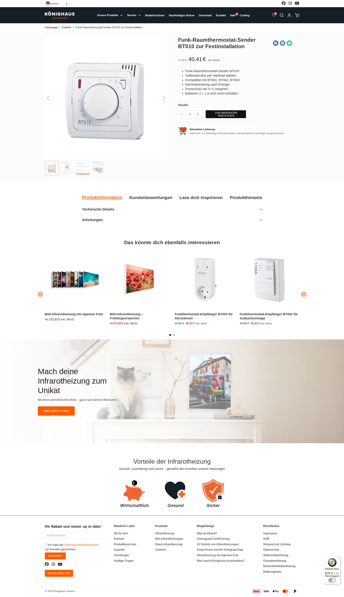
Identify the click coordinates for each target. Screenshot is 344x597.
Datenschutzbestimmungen (81, 544)
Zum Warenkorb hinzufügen (226, 114)
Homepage (51, 27)
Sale (232, 15)
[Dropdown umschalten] (139, 15)
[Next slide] (303, 294)
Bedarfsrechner (155, 15)
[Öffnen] (282, 15)
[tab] (102, 197)
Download (205, 15)
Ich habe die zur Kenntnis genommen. (72, 547)
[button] (274, 15)
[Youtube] (297, 3)
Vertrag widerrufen (58, 573)
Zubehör (66, 27)
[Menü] (338, 558)
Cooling (245, 15)
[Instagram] (290, 3)
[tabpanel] (172, 214)
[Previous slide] (40, 294)
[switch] (332, 580)
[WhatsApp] (289, 43)
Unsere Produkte (107, 15)
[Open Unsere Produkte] (121, 15)
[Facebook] (284, 3)
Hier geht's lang (56, 411)
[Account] (289, 16)
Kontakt (221, 15)
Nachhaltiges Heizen (182, 15)
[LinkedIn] (282, 43)
